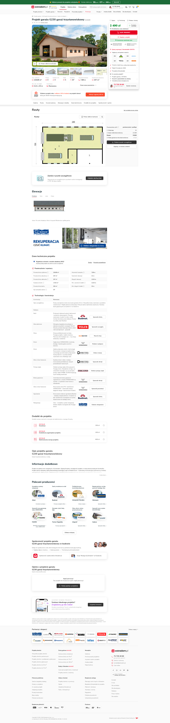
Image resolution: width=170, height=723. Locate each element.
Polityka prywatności (91, 695)
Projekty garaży (37, 16)
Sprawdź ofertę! (97, 362)
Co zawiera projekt (37, 687)
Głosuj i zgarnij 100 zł (96, 94)
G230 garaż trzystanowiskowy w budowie (51, 543)
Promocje (88, 12)
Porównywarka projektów (92, 657)
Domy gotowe (83, 7)
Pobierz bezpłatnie (94, 178)
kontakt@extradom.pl (120, 663)
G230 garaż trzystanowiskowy (49, 16)
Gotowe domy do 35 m (65, 656)
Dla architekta (117, 12)
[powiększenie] (102, 117)
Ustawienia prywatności (91, 698)
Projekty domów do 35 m (39, 665)
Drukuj (90, 262)
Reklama (114, 691)
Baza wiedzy (35, 695)
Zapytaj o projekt (125, 37)
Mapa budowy (89, 665)
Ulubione (87, 654)
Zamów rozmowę (131, 86)
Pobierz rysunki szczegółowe (122, 142)
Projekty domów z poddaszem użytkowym (44, 659)
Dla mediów (115, 696)
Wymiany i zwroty (90, 690)
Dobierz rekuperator (98, 405)
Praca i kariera (115, 694)
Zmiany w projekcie (37, 684)
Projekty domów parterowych (40, 656)
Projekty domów (36, 650)
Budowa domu (72, 7)
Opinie (60, 684)
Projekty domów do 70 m (39, 668)
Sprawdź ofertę (97, 317)
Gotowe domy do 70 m (65, 659)
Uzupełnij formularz (95, 604)
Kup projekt (125, 32)
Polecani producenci (37, 698)
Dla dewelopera (127, 12)
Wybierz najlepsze (97, 344)
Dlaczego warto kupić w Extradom (94, 681)
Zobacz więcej (97, 353)
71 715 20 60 (116, 6)
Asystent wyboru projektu (92, 659)
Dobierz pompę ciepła (97, 371)
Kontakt (135, 12)
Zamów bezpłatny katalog (39, 681)
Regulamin (88, 692)
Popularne (67, 12)
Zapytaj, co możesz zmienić (122, 146)
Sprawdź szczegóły (97, 327)
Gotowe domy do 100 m (65, 662)
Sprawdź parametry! (98, 388)
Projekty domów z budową (65, 672)
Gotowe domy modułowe (65, 654)
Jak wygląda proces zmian (131, 110)
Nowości (60, 12)
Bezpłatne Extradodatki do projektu (94, 684)
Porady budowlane (37, 692)
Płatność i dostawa (90, 687)
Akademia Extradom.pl (64, 687)
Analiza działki (107, 12)
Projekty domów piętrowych (40, 662)
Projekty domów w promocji (66, 681)
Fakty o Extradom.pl (63, 690)
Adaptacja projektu (37, 690)
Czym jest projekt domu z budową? (68, 670)
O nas (113, 683)
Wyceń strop (97, 336)
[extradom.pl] (39, 7)
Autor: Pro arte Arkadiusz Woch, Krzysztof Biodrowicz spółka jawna (51, 220)
